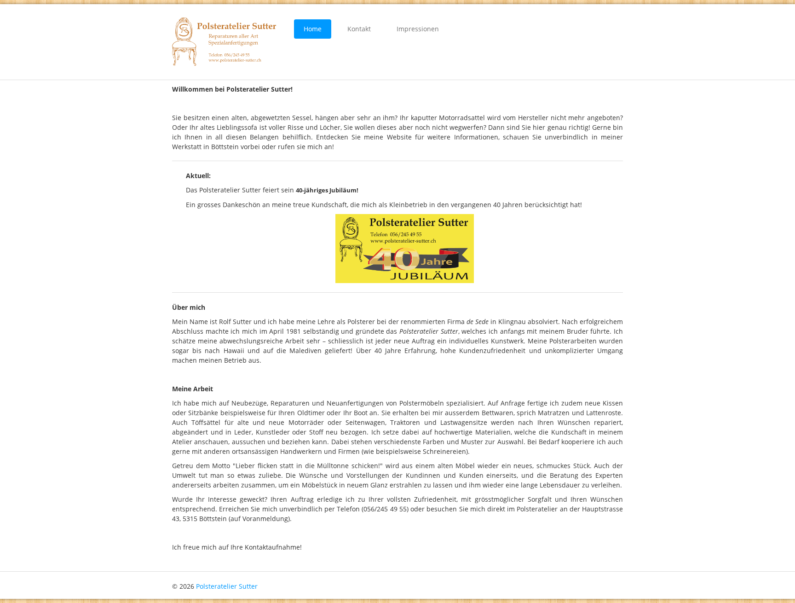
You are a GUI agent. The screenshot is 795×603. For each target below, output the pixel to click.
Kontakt (359, 28)
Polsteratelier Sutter (227, 586)
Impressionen (418, 28)
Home (313, 28)
